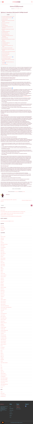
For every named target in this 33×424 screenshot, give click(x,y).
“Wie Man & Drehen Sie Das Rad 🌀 (7, 17)
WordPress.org (3, 396)
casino (2, 298)
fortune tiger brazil (4, 313)
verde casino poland (4, 379)
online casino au (3, 339)
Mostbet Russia (3, 331)
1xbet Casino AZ (3, 253)
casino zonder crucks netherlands (6, 307)
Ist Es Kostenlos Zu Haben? (6, 58)
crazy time (2, 310)
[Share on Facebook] (14, 188)
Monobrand (2, 325)
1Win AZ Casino (3, 236)
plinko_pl (2, 356)
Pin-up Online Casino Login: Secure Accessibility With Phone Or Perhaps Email (13, 211)
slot (1, 365)
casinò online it (3, 304)
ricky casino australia (4, 362)
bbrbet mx (2, 288)
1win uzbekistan (3, 247)
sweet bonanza (3, 373)
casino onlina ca (3, 301)
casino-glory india (4, 308)
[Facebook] (25, 406)
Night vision (11, 413)
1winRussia (2, 248)
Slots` (1, 368)
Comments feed (3, 394)
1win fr (2, 241)
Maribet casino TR (3, 322)
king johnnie (2, 321)
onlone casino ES (3, 341)
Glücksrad (3, 24)
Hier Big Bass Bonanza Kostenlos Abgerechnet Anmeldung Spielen (11, 216)
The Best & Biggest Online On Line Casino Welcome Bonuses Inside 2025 (12, 213)
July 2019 (2, 230)
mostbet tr (2, 333)
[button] (1, 2)
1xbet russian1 (3, 265)
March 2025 (2, 227)
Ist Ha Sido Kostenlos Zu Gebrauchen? (8, 16)
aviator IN (2, 278)
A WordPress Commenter (5, 221)
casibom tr (2, 296)
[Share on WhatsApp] (13, 188)
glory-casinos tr (3, 316)
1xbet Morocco (3, 259)
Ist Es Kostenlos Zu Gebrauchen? (7, 47)
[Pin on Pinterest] (18, 188)
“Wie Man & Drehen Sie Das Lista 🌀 (7, 56)
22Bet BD (2, 268)
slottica (2, 370)
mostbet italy (3, 328)
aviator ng (2, 281)
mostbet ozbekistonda (4, 330)
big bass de (2, 290)
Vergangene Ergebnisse (6, 31)
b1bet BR (2, 282)
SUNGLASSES (11, 410)
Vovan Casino (3, 382)
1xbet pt (2, 261)
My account (18, 408)
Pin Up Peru (2, 348)
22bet (1, 267)
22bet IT (2, 270)
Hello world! (12, 221)
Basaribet (2, 285)
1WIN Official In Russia (4, 244)
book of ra (2, 293)
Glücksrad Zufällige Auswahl (26, 200)
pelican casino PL (3, 344)
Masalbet (2, 324)
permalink (23, 191)
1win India (2, 242)
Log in (1, 391)
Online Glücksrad (5, 19)
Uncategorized (16, 5)
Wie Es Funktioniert (5, 32)
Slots (1, 367)
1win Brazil (2, 239)
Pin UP (2, 345)
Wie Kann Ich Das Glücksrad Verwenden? (8, 51)
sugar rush (2, 371)
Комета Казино (3, 385)
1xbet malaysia (3, 258)
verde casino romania (4, 381)
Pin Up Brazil (3, 347)
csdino (2, 311)
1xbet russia (2, 262)
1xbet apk (2, 250)
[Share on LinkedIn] (20, 188)
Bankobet (2, 284)
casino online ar (3, 302)
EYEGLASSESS (11, 408)
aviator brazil (3, 273)
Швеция (2, 387)
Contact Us (18, 407)
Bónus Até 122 (3, 210)
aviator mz (2, 279)
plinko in (2, 353)
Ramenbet (2, 359)
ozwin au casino (3, 342)
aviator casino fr (3, 276)
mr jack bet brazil (3, 336)
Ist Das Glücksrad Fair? (5, 34)
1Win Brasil (2, 238)
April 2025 (2, 225)
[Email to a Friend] (17, 188)
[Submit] (31, 205)
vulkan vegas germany (4, 384)
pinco (1, 350)
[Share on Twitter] (15, 188)
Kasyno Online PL (3, 319)
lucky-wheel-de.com (26, 96)
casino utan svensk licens (5, 305)
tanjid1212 (20, 8)
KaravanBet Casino (4, 318)
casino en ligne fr (3, 299)
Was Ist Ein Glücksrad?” (5, 22)
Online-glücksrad (5, 25)
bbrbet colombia (3, 287)
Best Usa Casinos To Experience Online (7, 214)
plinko (2, 351)
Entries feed (2, 393)
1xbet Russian (3, 264)
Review (2, 361)
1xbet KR (2, 256)
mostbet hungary (3, 327)
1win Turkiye (2, 245)
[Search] (2, 2)
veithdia (11, 415)
